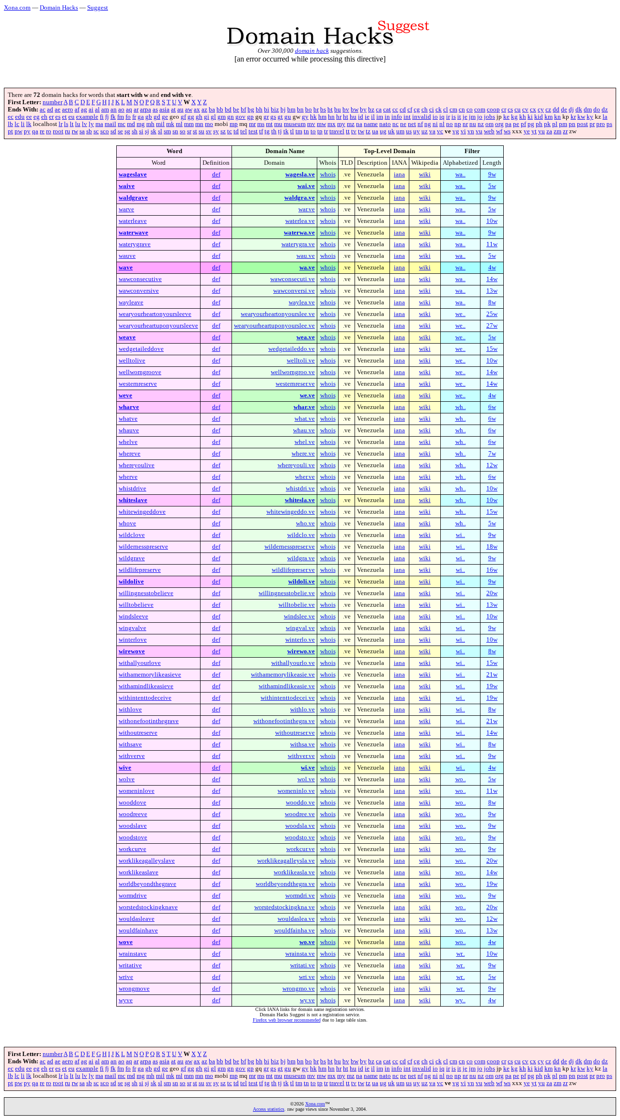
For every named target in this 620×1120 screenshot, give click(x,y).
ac (43, 109)
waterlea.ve (300, 221)
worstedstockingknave (148, 907)
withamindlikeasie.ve (287, 686)
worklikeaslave (138, 872)
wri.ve (307, 977)
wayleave (131, 302)
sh (135, 131)
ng (427, 124)
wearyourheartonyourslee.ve (278, 314)
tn (306, 131)
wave (126, 267)
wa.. (460, 174)
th (274, 131)
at (173, 109)
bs (323, 109)
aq (129, 109)
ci (431, 109)
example (87, 116)
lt (72, 124)
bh (259, 109)
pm (563, 124)
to (313, 131)
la (605, 116)
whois (328, 174)
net (412, 124)
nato (385, 124)
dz (605, 109)
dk (578, 109)
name (371, 124)
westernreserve (138, 383)
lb (10, 124)
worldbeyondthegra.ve (285, 884)
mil (160, 124)
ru (67, 131)
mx (331, 124)
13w (491, 290)
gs (273, 116)
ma (99, 124)
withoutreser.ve (295, 732)
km (548, 116)
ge (165, 116)
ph (539, 124)
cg (417, 109)
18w (491, 546)
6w (492, 407)
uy (416, 131)
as (155, 109)
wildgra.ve (301, 558)
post (582, 124)
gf (183, 116)
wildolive (131, 581)
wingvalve (132, 628)
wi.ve (308, 767)
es (58, 116)
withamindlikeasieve (146, 686)
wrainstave (133, 953)
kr (573, 116)
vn (470, 131)
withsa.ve (302, 744)
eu (71, 116)
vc (440, 131)
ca (379, 109)
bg (251, 109)
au (180, 109)
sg (127, 131)
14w (491, 279)
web (489, 131)
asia (164, 109)
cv (525, 109)
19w (491, 686)
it (459, 116)
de (564, 109)
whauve (129, 430)
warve (126, 209)
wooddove (132, 802)
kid (538, 116)
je (465, 116)
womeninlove (137, 791)
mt (269, 124)
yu (541, 131)
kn (557, 116)
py (27, 131)
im (379, 116)
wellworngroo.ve (293, 372)
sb (89, 131)
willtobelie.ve (297, 604)
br (316, 109)
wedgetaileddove (141, 349)
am (105, 109)
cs (510, 109)
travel (336, 131)
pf (523, 124)
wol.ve (306, 779)
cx (533, 109)
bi (266, 109)
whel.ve (304, 442)
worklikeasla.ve (294, 872)
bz (371, 109)
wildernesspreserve (143, 546)
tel (243, 131)
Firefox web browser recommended (287, 1020)
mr (252, 124)
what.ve (304, 418)
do (596, 109)
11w (491, 244)
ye (527, 131)
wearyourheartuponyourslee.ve (274, 325)
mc (121, 124)
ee (29, 116)
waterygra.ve (298, 244)
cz (548, 109)
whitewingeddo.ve (290, 511)
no (449, 124)
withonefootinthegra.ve (284, 721)
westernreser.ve (295, 383)
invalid (421, 116)
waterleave (133, 221)
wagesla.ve (300, 174)
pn (572, 124)
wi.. (460, 535)
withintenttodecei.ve (288, 697)
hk (313, 116)
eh (44, 116)
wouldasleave (137, 918)
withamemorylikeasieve (150, 674)
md (131, 124)
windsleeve (133, 616)
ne (403, 124)
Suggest (97, 7)
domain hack (312, 50)
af (77, 109)
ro (48, 131)
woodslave (133, 825)
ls (66, 124)
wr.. (460, 953)
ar (136, 109)
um (400, 131)
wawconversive (139, 290)
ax (197, 109)
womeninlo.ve (296, 791)
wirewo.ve (301, 651)
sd (113, 131)
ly (91, 124)
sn (175, 131)
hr (338, 116)
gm (221, 116)
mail (110, 124)
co (469, 109)
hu (353, 116)
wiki (425, 174)
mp (234, 124)
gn (230, 116)
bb (220, 109)
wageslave (133, 174)
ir (448, 116)
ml (179, 124)
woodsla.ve (300, 825)
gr (266, 116)
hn (331, 116)
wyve (126, 1000)
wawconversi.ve (294, 290)
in (387, 116)
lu (77, 124)
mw (321, 124)
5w (492, 186)
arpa (145, 109)
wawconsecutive (140, 279)
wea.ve (305, 337)
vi (463, 131)
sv (209, 131)
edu (20, 116)
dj (571, 109)
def (216, 174)
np (457, 124)
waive (127, 186)
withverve (132, 756)
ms (260, 124)
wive (125, 767)
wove (126, 942)
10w (491, 221)
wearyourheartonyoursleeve (155, 314)
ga (141, 116)
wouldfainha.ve (294, 930)
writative (130, 965)
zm (557, 131)
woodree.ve (300, 814)
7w (492, 453)
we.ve (307, 395)
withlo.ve (302, 709)
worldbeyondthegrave (147, 884)
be (236, 109)
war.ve (306, 209)
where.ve (303, 453)
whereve (129, 453)
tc (229, 131)
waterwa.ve (299, 232)
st (195, 131)
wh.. (460, 407)
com (479, 109)
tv (353, 131)
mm (189, 124)
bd (228, 109)
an (113, 109)
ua (375, 131)
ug (383, 131)
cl (445, 109)
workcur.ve (300, 849)
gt (280, 116)
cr (503, 109)
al (97, 109)
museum (295, 124)
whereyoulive (137, 465)
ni (435, 124)
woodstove (133, 837)
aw (188, 109)
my (341, 124)
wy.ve (307, 1000)
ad (50, 109)
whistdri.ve (300, 488)
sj (147, 131)
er (51, 116)
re (42, 131)
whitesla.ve (300, 500)
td (236, 131)
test (253, 131)
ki (530, 116)
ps (609, 124)
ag (84, 109)
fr (134, 116)
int (407, 116)
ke (506, 116)
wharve (129, 407)
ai (91, 109)
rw (75, 131)
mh (150, 124)
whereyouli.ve (296, 465)
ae (58, 109)
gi (206, 116)
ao (121, 109)
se (120, 131)
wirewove (132, 651)
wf (499, 131)
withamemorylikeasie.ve (283, 674)
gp (250, 116)
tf (261, 131)
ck (438, 109)
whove (127, 523)
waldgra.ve (299, 197)
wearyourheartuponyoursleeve (158, 325)
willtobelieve (136, 604)
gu (287, 116)
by (363, 109)
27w (491, 325)
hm (322, 116)
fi (102, 116)
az (204, 109)
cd (403, 109)
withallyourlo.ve (293, 663)
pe (516, 124)
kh (522, 116)
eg (36, 116)
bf (243, 109)
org (499, 124)
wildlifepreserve (140, 570)
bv (345, 109)
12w (491, 465)
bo (308, 109)
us (409, 131)
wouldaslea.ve (296, 918)
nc (395, 124)
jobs (489, 116)
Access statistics (268, 1109)
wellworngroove (140, 372)
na (359, 124)
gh (199, 116)
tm (298, 131)
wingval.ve (300, 628)
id (360, 116)
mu (278, 124)
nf (420, 124)
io (435, 116)
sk (153, 131)
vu (479, 131)
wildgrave (132, 558)
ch (424, 109)
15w (491, 349)
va (432, 131)
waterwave (133, 232)
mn (199, 124)
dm (588, 109)
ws (507, 131)
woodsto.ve (300, 837)
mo (209, 124)
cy (541, 109)
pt (10, 131)
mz (351, 124)
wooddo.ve (300, 802)
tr (326, 131)
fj (107, 116)
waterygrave (135, 244)
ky (590, 116)
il (373, 116)
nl (442, 124)
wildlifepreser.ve (293, 570)
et (64, 116)
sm (167, 131)
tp (320, 131)
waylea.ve (302, 302)
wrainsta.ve (300, 953)
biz (275, 109)
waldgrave (133, 197)
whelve (128, 442)
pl (555, 124)
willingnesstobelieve (146, 593)
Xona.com (17, 7)
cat (387, 109)
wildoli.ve (301, 581)
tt (348, 131)
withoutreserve (138, 732)
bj (283, 109)
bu (337, 109)
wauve (127, 255)
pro (600, 124)
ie (367, 116)
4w (492, 267)
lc (17, 124)
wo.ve (307, 942)
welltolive (132, 360)
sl (160, 131)
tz (368, 131)
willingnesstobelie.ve (287, 593)
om (489, 124)
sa (82, 131)
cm (453, 109)
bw (354, 109)
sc (96, 131)
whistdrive (132, 488)
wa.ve (307, 267)
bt (330, 109)
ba (212, 109)
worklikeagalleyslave (147, 860)
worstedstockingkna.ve (284, 907)
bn (300, 109)
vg (455, 131)
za (549, 131)
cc (395, 109)
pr (592, 124)
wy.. (460, 1000)
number (52, 102)
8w (492, 302)
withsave (130, 744)
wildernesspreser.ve (289, 546)
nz (481, 124)
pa (508, 124)
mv (311, 124)
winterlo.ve (300, 639)
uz (424, 131)
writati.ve (302, 965)
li (23, 124)
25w (491, 314)
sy (216, 131)
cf (409, 109)
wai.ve (306, 186)
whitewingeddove (142, 511)
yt (534, 131)
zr (565, 131)
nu (472, 124)
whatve (128, 418)
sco (104, 131)
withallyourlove (140, 663)
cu (517, 109)
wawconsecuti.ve (292, 279)
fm (120, 116)
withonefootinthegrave (149, 721)
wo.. (460, 779)
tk (286, 131)
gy (305, 116)
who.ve (305, 523)
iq (442, 116)
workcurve (132, 849)
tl (292, 131)
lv (84, 124)
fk (113, 116)
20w (491, 593)
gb (148, 116)
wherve (128, 476)
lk (28, 124)
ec (11, 116)
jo (479, 116)
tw (361, 131)
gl (213, 116)
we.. (460, 314)
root (58, 131)
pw (18, 131)
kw (581, 116)
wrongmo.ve (298, 988)
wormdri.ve (300, 895)
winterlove (133, 639)
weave (127, 337)
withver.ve (301, 756)
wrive (126, 977)
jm (472, 116)
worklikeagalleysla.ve (286, 860)
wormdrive (133, 895)
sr (189, 131)
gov (240, 116)
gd (157, 116)
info (396, 116)
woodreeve (133, 814)
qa (35, 131)
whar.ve (304, 407)
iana (399, 174)
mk (170, 124)
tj (280, 131)
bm (291, 109)
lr (60, 124)
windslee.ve (299, 616)
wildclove (132, 535)
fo (128, 116)
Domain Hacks (59, 7)
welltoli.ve (301, 360)
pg (530, 124)
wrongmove (134, 988)
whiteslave (133, 500)
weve (125, 395)
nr (465, 124)
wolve (127, 779)
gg (190, 116)
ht (345, 116)
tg (267, 131)
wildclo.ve (301, 535)
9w (492, 174)
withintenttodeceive (145, 697)
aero (67, 109)
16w (491, 570)
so (183, 131)
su (201, 131)
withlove (130, 709)
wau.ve (305, 255)
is (453, 116)
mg (141, 124)
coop (493, 109)
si (141, 131)
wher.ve (305, 476)
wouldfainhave (138, 930)
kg (514, 116)
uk (391, 131)
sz (223, 131)
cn (462, 109)
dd (556, 109)
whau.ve (304, 430)
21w (491, 674)
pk (547, 124)
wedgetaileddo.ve (291, 349)
